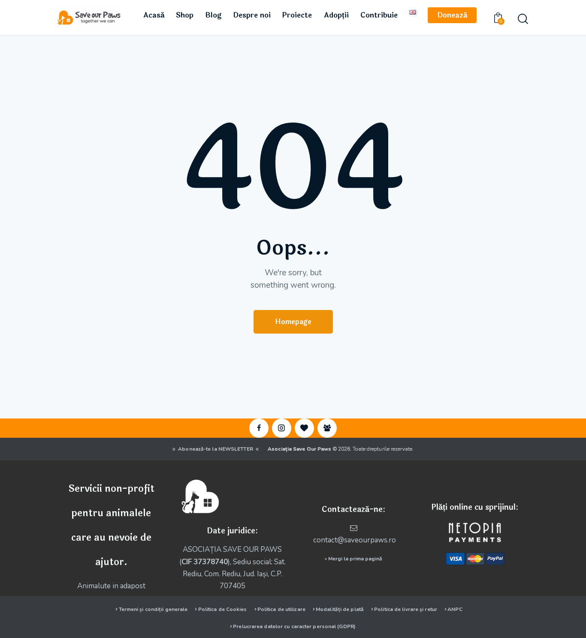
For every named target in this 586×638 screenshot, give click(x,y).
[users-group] (327, 428)
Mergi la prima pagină (355, 558)
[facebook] (259, 428)
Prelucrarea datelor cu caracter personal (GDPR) (294, 626)
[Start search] (523, 19)
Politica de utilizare (281, 609)
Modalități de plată (340, 609)
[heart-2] (304, 428)
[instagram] (281, 428)
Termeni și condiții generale (153, 609)
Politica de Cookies (222, 609)
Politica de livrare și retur (405, 609)
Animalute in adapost (111, 586)
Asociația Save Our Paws (299, 448)
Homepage (293, 321)
